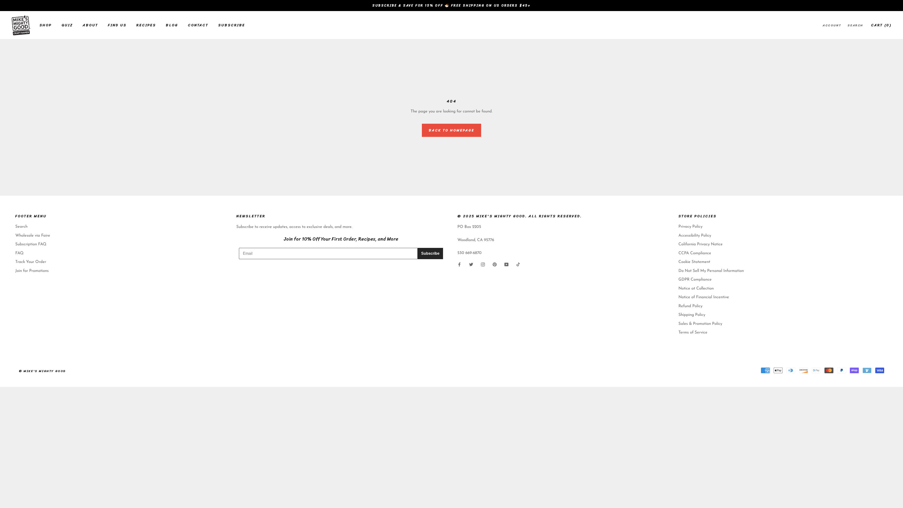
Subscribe (430, 253)
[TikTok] (518, 264)
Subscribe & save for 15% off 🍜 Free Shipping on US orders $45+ (451, 5)
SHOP (46, 25)
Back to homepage (451, 130)
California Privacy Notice (700, 244)
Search (855, 25)
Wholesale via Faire (32, 236)
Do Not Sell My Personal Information (711, 271)
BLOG (172, 25)
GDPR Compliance (695, 280)
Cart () (881, 25)
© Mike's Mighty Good (42, 371)
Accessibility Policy (694, 236)
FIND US (117, 25)
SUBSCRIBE (231, 25)
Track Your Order (30, 262)
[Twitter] (471, 264)
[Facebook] (459, 264)
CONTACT (198, 25)
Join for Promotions (32, 271)
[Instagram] (483, 264)
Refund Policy (690, 306)
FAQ (19, 253)
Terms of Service (692, 332)
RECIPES (146, 25)
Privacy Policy (690, 227)
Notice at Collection (696, 288)
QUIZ (67, 25)
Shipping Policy (691, 315)
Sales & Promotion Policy (700, 324)
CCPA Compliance (694, 253)
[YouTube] (506, 264)
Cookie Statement (694, 262)
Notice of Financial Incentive (703, 297)
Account (832, 25)
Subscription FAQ (30, 244)
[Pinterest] (495, 264)
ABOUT (90, 25)
